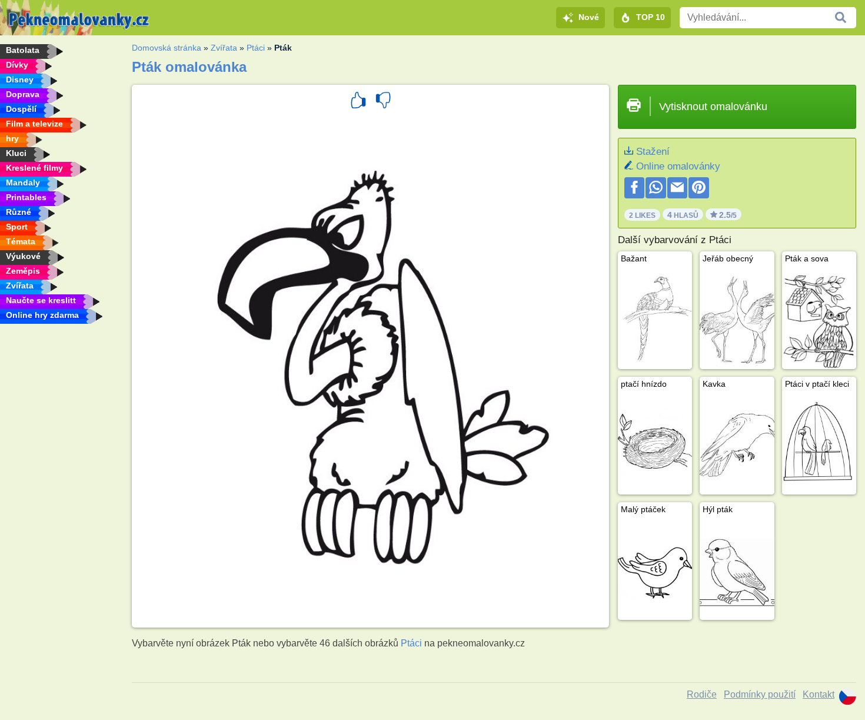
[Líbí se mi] (358, 102)
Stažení (653, 151)
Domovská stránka (166, 47)
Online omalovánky (678, 166)
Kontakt (818, 694)
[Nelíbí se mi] (383, 102)
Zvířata (224, 47)
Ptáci (256, 47)
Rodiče (702, 694)
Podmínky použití (760, 694)
